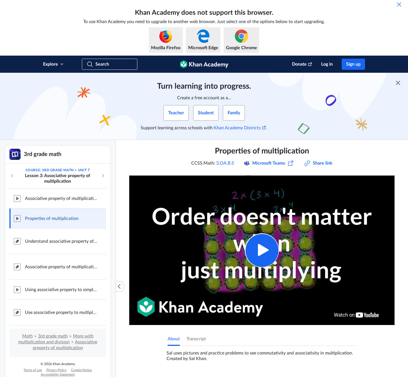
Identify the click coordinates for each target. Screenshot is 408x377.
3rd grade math (53, 336)
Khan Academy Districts (237, 128)
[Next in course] (103, 175)
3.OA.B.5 (225, 163)
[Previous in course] (12, 175)
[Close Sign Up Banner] (398, 82)
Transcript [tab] (196, 339)
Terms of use (33, 370)
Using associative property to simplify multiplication (61, 289)
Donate (299, 64)
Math (27, 336)
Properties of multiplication (52, 218)
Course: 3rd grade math (50, 170)
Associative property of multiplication (61, 198)
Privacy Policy (56, 370)
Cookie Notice (81, 370)
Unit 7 (84, 170)
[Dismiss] (399, 4)
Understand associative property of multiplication (61, 241)
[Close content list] (119, 286)
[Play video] (262, 250)
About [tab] (174, 339)
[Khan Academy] (204, 64)
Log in (327, 64)
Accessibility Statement (58, 374)
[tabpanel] (262, 353)
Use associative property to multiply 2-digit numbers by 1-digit (61, 312)
